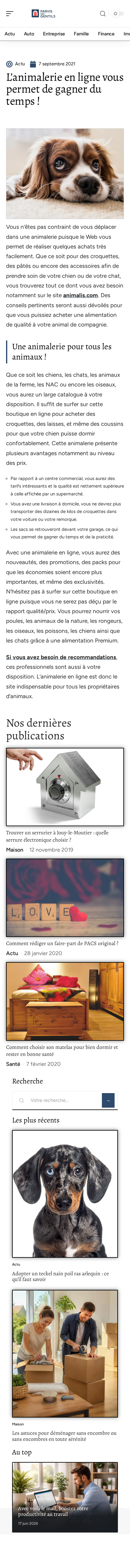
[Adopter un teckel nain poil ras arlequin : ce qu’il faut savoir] (65, 1193)
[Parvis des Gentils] (43, 13)
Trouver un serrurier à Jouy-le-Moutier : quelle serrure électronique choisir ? (57, 836)
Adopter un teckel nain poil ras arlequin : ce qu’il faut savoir (60, 1276)
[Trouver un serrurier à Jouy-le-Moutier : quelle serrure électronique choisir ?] (65, 787)
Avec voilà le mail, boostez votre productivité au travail (53, 1511)
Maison (14, 850)
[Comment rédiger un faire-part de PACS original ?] (65, 898)
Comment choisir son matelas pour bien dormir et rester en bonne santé (62, 1050)
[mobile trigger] (11, 13)
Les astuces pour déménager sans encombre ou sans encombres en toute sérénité (64, 1436)
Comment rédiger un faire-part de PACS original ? (62, 943)
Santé (13, 1064)
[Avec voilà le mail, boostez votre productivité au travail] (65, 1497)
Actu (12, 953)
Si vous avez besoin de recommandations (61, 657)
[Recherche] (103, 13)
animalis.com (80, 295)
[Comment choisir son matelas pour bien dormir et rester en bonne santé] (65, 1001)
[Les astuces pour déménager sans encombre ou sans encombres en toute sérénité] (65, 1353)
